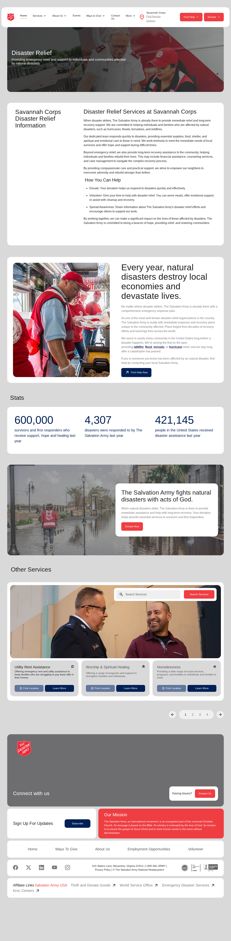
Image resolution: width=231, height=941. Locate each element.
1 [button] (185, 714)
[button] (172, 714)
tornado (159, 347)
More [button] (129, 15)
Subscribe (77, 823)
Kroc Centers (26, 890)
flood (148, 347)
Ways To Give (66, 849)
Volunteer (195, 849)
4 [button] (207, 714)
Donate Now (132, 526)
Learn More (59, 688)
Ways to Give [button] (93, 15)
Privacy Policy (103, 869)
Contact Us (115, 17)
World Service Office (139, 885)
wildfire (139, 347)
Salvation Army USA (51, 885)
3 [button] (200, 714)
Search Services (199, 594)
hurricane (175, 347)
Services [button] (37, 15)
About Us (102, 849)
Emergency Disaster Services (188, 885)
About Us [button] (57, 15)
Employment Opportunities (149, 849)
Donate (212, 17)
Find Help (189, 17)
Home (23, 15)
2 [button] (193, 714)
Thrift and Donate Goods (93, 885)
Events (76, 15)
